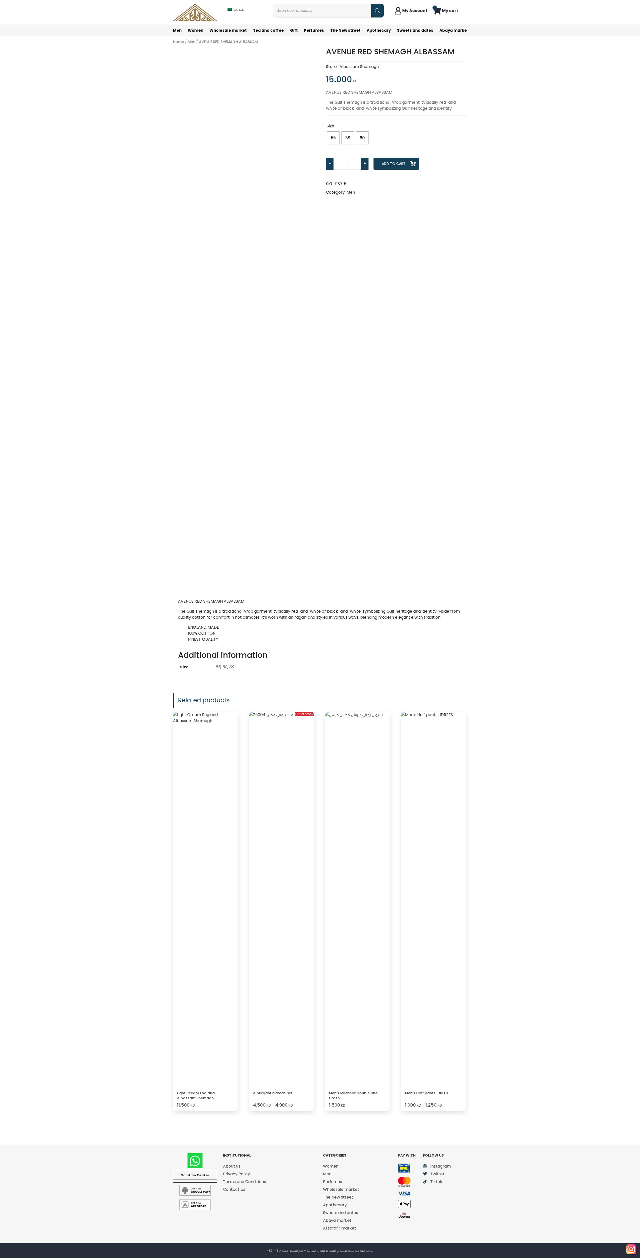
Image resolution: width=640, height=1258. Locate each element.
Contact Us (234, 1189)
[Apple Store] (195, 1204)
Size (330, 126)
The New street (345, 30)
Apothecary (379, 30)
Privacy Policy (236, 1174)
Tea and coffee (268, 30)
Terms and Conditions (244, 1182)
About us (231, 1166)
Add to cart (394, 163)
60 (231, 667)
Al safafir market (339, 1228)
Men (177, 30)
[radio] (333, 138)
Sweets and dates (415, 30)
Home (178, 41)
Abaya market (454, 30)
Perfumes (314, 30)
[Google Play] (195, 1190)
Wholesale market (228, 30)
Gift (294, 30)
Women (195, 30)
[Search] (377, 10)
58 (224, 667)
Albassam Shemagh (359, 66)
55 (218, 667)
